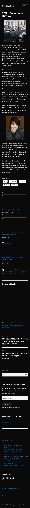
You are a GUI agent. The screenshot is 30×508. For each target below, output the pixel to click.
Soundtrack (13, 271)
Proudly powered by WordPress (18, 505)
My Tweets (5, 423)
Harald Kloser (20, 273)
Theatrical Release (21, 271)
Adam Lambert (9, 273)
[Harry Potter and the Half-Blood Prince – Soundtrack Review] (14, 249)
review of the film (21, 92)
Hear (20, 269)
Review (8, 271)
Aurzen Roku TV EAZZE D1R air (13, 465)
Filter (15, 273)
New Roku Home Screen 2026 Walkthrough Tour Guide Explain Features (14, 452)
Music (3, 271)
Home (4, 496)
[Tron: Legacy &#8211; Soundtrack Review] (14, 201)
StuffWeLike (8, 6)
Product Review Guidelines (10, 488)
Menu (25, 5)
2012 (3, 273)
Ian (5, 269)
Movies (24, 269)
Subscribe (7, 404)
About (4, 500)
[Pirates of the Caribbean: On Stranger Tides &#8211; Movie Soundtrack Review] (14, 224)
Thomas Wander (6, 274)
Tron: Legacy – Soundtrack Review (11, 210)
